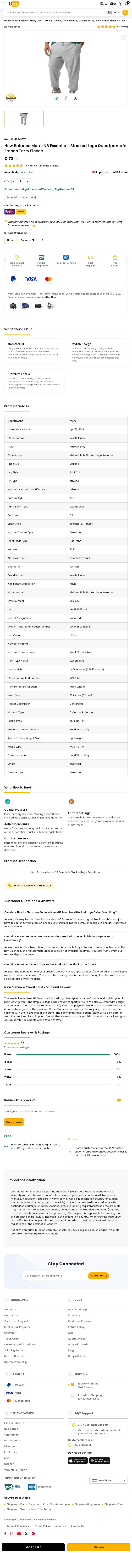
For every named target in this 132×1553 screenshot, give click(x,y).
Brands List (75, 1315)
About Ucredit (77, 1338)
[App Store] (78, 1461)
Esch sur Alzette (14, 1423)
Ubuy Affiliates (77, 1356)
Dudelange (11, 1429)
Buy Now (51, 297)
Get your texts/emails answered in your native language (99, 1432)
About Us (10, 1309)
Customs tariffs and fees (20, 1344)
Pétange (9, 1446)
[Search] (125, 13)
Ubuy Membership (15, 1362)
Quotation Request (16, 1321)
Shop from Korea (114, 1504)
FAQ (70, 1333)
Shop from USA (15, 1504)
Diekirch (9, 1464)
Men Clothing (44, 20)
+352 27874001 (81, 1445)
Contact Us (11, 1315)
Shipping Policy (13, 1350)
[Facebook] (7, 1534)
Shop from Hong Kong (87, 1504)
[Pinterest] (35, 1534)
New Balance (12, 26)
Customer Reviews (79, 1321)
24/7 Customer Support (93, 1424)
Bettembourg (12, 1440)
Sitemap (9, 1333)
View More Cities (14, 1469)
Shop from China (16, 1509)
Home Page (10, 20)
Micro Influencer (14, 1356)
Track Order (12, 1338)
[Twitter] (28, 1534)
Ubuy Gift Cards (78, 1344)
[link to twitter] (75, 98)
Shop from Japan (60, 1504)
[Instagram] (13, 1534)
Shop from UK (37, 1504)
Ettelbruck (10, 1452)
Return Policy (76, 1327)
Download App (77, 1309)
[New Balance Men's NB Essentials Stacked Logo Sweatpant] (66, 67)
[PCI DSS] (12, 1487)
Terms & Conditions (18, 1526)
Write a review (14, 1122)
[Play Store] (99, 1461)
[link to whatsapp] (56, 98)
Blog (71, 1350)
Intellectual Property (17, 1327)
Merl (7, 1458)
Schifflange (11, 1434)
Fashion (23, 20)
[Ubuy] (14, 4)
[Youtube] (21, 1534)
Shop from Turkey (41, 1509)
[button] (104, 4)
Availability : (12, 172)
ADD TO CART (33, 1547)
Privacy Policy (42, 1526)
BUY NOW (99, 1547)
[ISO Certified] (38, 1487)
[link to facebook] (66, 98)
